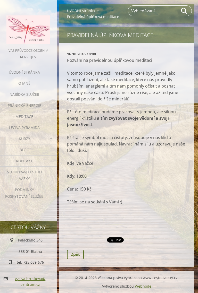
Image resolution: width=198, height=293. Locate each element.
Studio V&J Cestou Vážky (24, 175)
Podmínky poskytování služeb (24, 193)
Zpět (75, 254)
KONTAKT (24, 160)
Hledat (184, 11)
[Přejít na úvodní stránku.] (28, 23)
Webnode (143, 286)
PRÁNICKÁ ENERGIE (24, 105)
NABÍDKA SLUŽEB (24, 94)
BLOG (24, 149)
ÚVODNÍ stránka (24, 72)
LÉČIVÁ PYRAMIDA (24, 127)
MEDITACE (24, 116)
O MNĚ (24, 83)
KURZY (24, 138)
